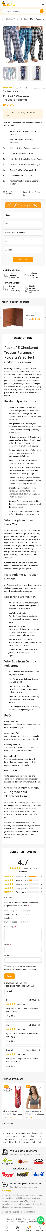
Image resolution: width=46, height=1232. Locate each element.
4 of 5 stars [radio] (27, 911)
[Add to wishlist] (18, 1088)
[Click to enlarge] (7, 60)
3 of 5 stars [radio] (25, 911)
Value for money (11, 914)
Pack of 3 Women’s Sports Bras (33, 1112)
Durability (8, 918)
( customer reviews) (10, 91)
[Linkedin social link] (38, 192)
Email (7, 955)
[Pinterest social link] (35, 192)
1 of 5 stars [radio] (21, 911)
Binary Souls (34, 1221)
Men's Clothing (21, 19)
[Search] (42, 11)
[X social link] (32, 192)
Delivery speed (11, 922)
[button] (40, 1220)
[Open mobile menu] (42, 3)
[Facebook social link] (29, 192)
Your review (10, 926)
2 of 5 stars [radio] (23, 911)
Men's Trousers (37, 19)
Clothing (9, 19)
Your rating (10, 911)
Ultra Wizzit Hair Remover (10, 1112)
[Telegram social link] (23, 195)
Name (7, 944)
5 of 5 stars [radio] (29, 911)
